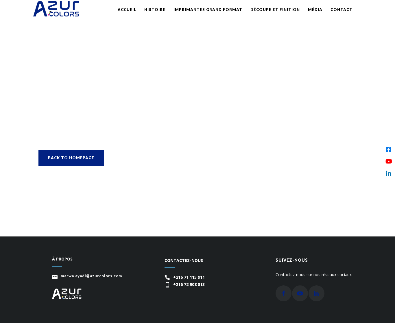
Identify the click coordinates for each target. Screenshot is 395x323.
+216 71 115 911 (189, 277)
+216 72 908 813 (189, 284)
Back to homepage (71, 157)
